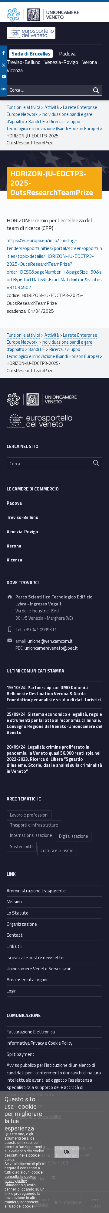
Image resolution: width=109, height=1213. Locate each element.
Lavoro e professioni (29, 815)
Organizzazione (22, 924)
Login (12, 990)
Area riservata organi (27, 979)
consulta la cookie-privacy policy (20, 1178)
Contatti (15, 935)
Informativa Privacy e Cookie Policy (39, 1042)
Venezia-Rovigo (61, 62)
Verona (89, 62)
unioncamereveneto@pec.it (51, 648)
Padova (67, 54)
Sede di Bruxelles (31, 54)
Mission (14, 901)
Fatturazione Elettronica (31, 1031)
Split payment (21, 1054)
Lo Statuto (17, 912)
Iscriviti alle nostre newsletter (36, 957)
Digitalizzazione (73, 836)
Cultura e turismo (57, 850)
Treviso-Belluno (24, 62)
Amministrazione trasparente (36, 890)
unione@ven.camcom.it (50, 641)
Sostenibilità (22, 846)
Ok (67, 1152)
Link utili (14, 946)
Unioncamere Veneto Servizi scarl (39, 968)
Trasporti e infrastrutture (34, 825)
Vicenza (15, 70)
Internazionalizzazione (31, 835)
